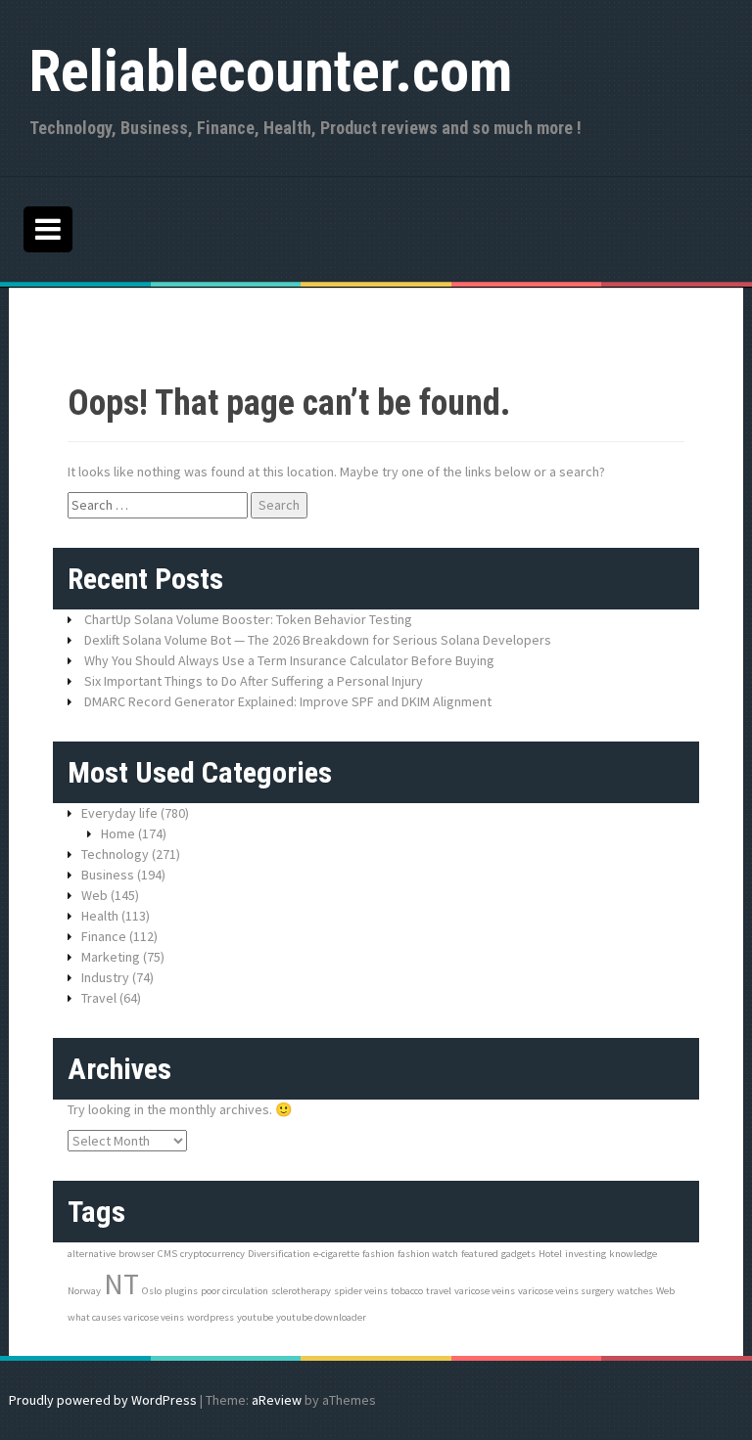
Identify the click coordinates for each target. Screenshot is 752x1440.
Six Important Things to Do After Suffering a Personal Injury (253, 681)
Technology (115, 854)
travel (438, 1290)
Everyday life (119, 813)
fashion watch (428, 1253)
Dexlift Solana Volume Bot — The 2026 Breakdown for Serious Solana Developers (317, 640)
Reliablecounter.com (270, 71)
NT (121, 1284)
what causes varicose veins (126, 1317)
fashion (378, 1253)
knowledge (633, 1253)
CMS (167, 1253)
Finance (103, 936)
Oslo (152, 1290)
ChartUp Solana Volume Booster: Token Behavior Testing (248, 619)
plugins (181, 1290)
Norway (84, 1290)
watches (635, 1290)
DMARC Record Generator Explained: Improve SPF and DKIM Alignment (288, 701)
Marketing (110, 957)
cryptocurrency (212, 1253)
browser (136, 1253)
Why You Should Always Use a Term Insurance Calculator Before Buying (290, 660)
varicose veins (484, 1290)
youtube (255, 1317)
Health (99, 915)
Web (94, 895)
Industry (105, 977)
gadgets (518, 1253)
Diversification (279, 1253)
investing (585, 1253)
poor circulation (234, 1290)
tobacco (407, 1290)
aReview (277, 1400)
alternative (92, 1253)
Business (107, 874)
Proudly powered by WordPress (103, 1400)
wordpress (210, 1317)
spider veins (361, 1290)
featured (479, 1253)
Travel (99, 998)
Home (118, 833)
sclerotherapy (301, 1290)
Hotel (550, 1253)
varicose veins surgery (566, 1290)
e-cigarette (336, 1253)
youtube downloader (321, 1317)
